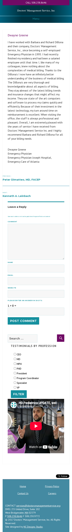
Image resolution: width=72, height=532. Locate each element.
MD (18, 359)
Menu (36, 18)
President (21, 373)
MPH (19, 363)
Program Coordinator (27, 378)
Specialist (21, 382)
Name (11, 262)
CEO (18, 354)
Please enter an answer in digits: (25, 300)
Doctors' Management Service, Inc (36, 10)
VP (18, 387)
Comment (12, 222)
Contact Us (22, 493)
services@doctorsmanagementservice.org (38, 505)
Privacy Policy (52, 486)
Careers (52, 493)
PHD (18, 368)
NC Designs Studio (33, 526)
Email (11, 275)
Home (23, 486)
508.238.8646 (14, 516)
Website (12, 288)
